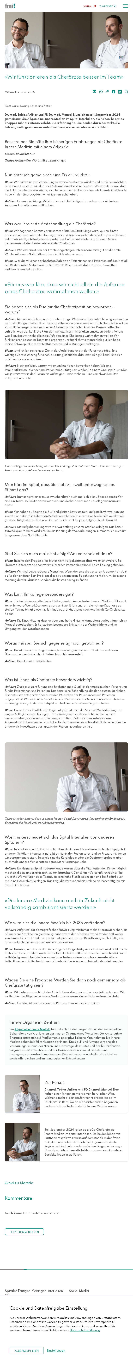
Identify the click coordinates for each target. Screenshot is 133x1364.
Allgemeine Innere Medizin (32, 1029)
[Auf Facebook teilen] (113, 92)
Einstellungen (56, 1350)
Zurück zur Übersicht (19, 1183)
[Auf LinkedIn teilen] (120, 92)
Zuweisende (106, 6)
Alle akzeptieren (27, 1350)
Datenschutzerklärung (85, 1330)
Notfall (88, 6)
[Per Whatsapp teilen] (101, 92)
